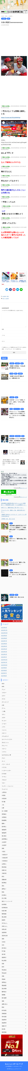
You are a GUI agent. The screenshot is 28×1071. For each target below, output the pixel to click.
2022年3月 (4, 651)
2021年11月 (4, 662)
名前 (3, 329)
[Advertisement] (14, 40)
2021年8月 (4, 670)
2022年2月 (4, 654)
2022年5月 (4, 646)
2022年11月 (4, 630)
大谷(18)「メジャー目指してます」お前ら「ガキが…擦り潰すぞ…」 (17, 402)
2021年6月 (4, 676)
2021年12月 (4, 659)
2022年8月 (4, 638)
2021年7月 (4, 673)
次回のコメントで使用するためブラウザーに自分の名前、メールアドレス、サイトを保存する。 (14, 348)
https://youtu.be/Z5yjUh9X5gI (10, 117)
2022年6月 (4, 643)
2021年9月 (4, 667)
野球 (8, 296)
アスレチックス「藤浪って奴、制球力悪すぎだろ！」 (13, 511)
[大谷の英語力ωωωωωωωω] (17, 289)
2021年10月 (4, 665)
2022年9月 (4, 635)
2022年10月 (4, 633)
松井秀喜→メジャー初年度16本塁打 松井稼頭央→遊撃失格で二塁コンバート (17, 440)
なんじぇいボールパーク (14, 8)
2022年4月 (4, 649)
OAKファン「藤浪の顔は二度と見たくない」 (12, 507)
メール (3, 335)
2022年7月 (4, 641)
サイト (3, 341)
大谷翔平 (4, 296)
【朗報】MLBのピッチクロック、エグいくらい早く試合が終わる (13, 515)
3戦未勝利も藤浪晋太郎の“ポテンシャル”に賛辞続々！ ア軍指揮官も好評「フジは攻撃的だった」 (14, 504)
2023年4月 (4, 627)
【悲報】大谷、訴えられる (8, 519)
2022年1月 (4, 657)
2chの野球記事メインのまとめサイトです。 (14, 1066)
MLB (4, 298)
